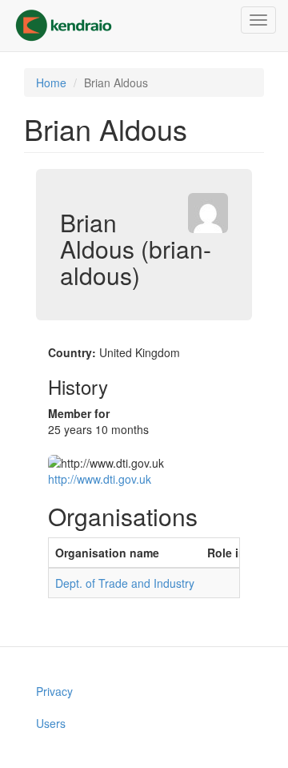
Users (51, 723)
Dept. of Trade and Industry (124, 583)
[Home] (63, 25)
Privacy (54, 691)
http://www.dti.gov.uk (99, 479)
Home (51, 82)
